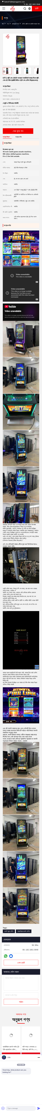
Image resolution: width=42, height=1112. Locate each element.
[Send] (39, 1108)
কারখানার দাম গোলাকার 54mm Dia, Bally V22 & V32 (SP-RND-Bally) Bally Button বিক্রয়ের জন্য (29, 1048)
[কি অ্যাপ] (5, 956)
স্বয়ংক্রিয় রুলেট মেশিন (24, 931)
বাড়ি (3, 24)
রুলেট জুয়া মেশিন (8, 931)
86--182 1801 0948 (32, 4)
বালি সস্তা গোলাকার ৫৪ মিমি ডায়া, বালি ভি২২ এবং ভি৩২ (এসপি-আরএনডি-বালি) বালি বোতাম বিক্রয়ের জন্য (10, 1048)
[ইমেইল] (10, 956)
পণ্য (8, 24)
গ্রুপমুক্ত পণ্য (15, 24)
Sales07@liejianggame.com (14, 2)
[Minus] (38, 1057)
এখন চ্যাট (21, 962)
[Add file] (3, 1108)
